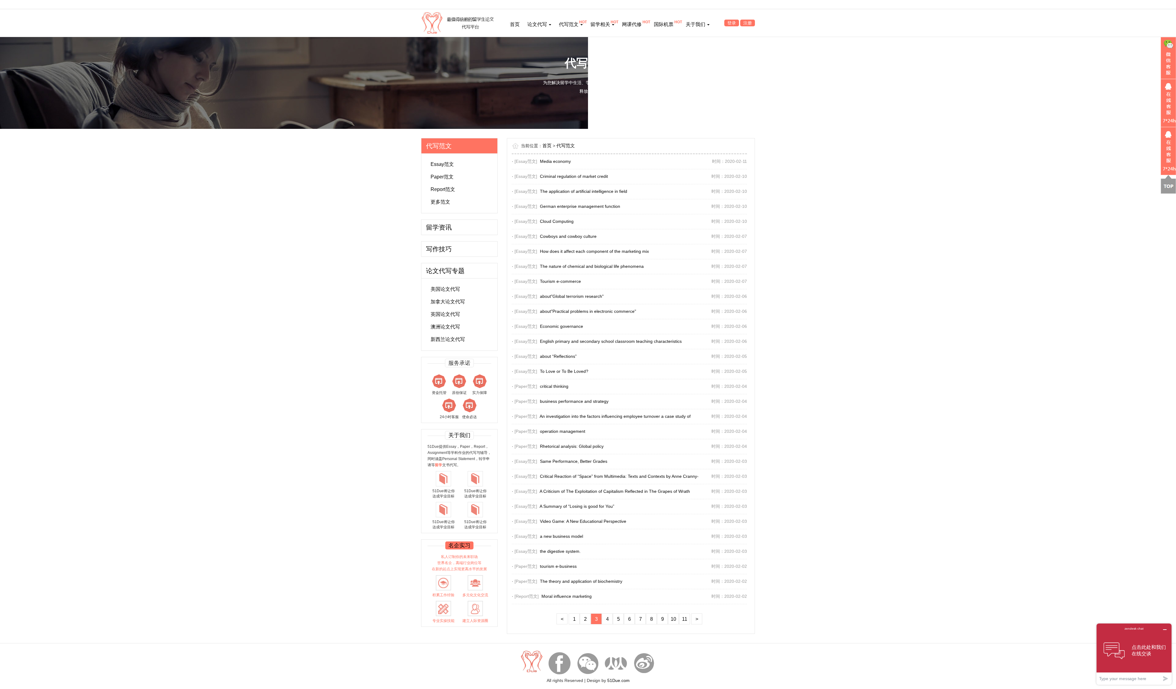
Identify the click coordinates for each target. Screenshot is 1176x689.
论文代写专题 (445, 270)
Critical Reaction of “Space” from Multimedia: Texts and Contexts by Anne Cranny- (619, 476)
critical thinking (554, 386)
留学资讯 (439, 227)
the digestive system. (560, 551)
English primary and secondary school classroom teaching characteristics (611, 341)
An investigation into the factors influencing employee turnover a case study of (615, 416)
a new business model (561, 536)
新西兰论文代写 (448, 339)
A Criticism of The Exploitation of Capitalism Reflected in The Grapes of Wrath (615, 491)
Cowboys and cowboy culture (568, 236)
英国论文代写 (445, 314)
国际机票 (663, 24)
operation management (562, 431)
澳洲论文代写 (445, 326)
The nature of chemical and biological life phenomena (592, 266)
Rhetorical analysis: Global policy (572, 446)
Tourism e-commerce (560, 281)
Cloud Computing (557, 221)
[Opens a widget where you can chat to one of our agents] (1134, 654)
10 (673, 619)
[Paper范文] (525, 386)
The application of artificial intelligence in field (583, 191)
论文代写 (537, 24)
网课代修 (632, 24)
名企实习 (459, 545)
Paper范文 (442, 176)
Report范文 (443, 189)
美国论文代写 (445, 289)
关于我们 (696, 24)
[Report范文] (526, 596)
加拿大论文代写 (448, 301)
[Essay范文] (525, 161)
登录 (731, 23)
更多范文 (440, 201)
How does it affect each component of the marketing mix (594, 251)
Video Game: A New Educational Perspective (583, 521)
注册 (747, 23)
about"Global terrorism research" (572, 296)
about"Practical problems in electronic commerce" (588, 311)
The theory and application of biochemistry (581, 581)
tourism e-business (558, 566)
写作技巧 (439, 249)
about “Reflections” (558, 356)
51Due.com (618, 680)
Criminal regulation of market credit (574, 176)
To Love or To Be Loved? (564, 371)
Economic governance (561, 326)
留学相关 (600, 24)
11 (684, 619)
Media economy (555, 161)
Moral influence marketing (566, 596)
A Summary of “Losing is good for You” (577, 506)
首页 (515, 24)
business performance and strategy (574, 401)
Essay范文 (442, 164)
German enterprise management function (580, 206)
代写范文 (569, 24)
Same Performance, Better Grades (573, 461)
